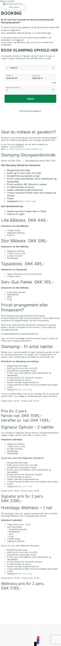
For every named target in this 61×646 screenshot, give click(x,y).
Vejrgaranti (33, 624)
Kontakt (33, 627)
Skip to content (7, 1)
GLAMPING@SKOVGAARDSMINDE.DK (24, 149)
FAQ (33, 629)
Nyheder (33, 634)
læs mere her (27, 201)
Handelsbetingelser (33, 632)
